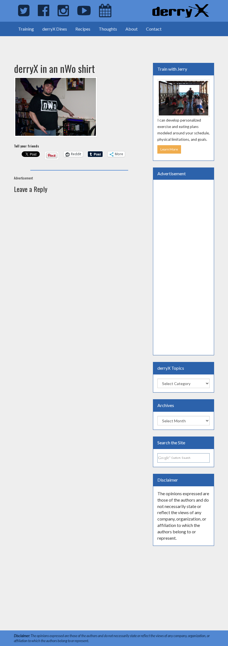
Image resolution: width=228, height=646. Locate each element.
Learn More (169, 149)
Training (26, 28)
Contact (154, 28)
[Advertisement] (65, 44)
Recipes (82, 28)
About (131, 28)
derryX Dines (54, 28)
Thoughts (108, 28)
